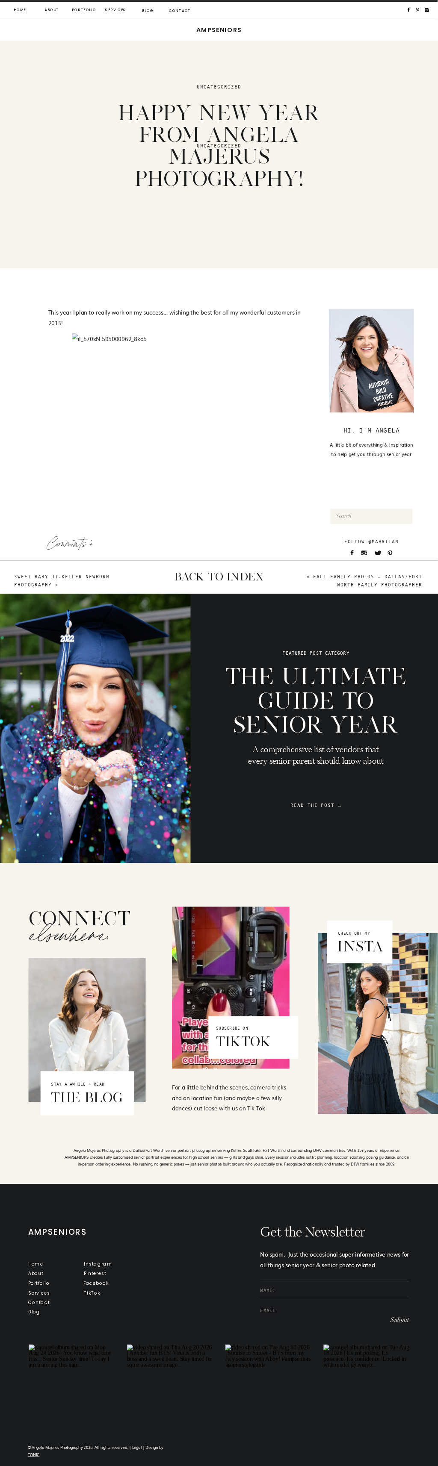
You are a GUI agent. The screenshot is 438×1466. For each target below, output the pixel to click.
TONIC (33, 1454)
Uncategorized (219, 87)
